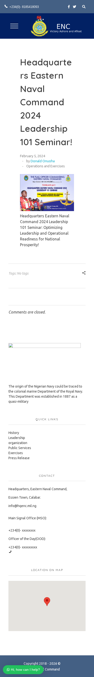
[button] (47, 601)
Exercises (15, 453)
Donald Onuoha (43, 161)
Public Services (19, 448)
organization (17, 443)
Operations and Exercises (45, 166)
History (13, 433)
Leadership (16, 438)
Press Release (19, 458)
